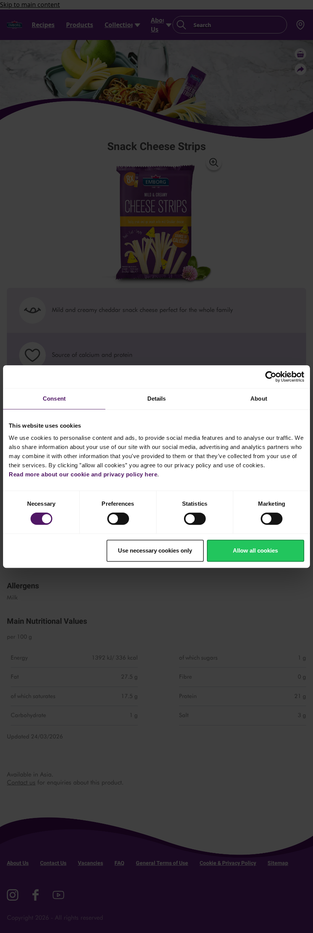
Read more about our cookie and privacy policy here (83, 474)
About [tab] (258, 398)
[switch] (118, 519)
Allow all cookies (255, 550)
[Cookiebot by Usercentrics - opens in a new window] (270, 376)
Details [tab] (156, 398)
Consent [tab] (54, 398)
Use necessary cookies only (155, 550)
